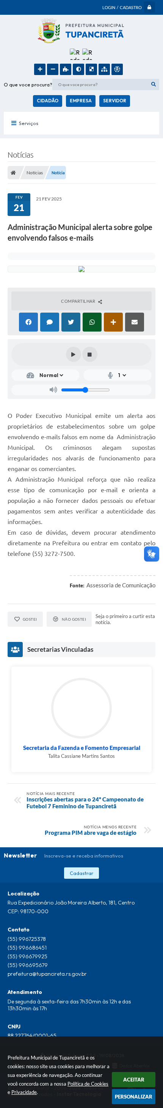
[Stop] (89, 354)
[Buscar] (153, 84)
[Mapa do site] (104, 69)
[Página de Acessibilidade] (117, 69)
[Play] (73, 354)
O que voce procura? (28, 84)
